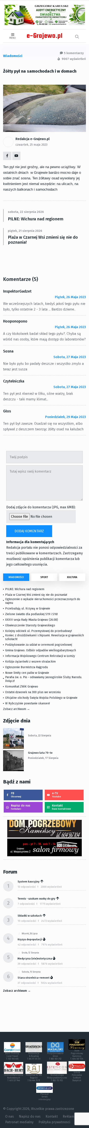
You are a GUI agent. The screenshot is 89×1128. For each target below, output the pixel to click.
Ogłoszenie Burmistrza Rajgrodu (26, 667)
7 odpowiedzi (26, 903)
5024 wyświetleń (51, 982)
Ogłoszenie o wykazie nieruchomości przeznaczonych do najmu (42, 601)
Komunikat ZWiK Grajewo (21, 686)
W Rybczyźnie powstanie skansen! (27, 703)
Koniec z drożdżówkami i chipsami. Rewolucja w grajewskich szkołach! (44, 637)
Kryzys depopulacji (30, 939)
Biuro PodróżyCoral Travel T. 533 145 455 (12, 1056)
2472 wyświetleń (51, 920)
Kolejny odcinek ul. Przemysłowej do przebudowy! (38, 631)
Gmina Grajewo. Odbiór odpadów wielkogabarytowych (40, 650)
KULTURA (72, 577)
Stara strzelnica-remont (33, 977)
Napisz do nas (20, 807)
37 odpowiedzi (27, 982)
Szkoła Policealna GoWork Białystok (77, 1076)
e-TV (56, 795)
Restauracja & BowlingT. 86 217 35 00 (34, 1056)
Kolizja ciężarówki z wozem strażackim (30, 661)
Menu (12, 37)
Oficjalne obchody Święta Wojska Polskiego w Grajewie (41, 698)
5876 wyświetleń (52, 963)
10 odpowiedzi (27, 920)
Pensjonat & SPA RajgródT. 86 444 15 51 (34, 1078)
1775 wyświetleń (50, 903)
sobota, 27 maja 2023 (69, 357)
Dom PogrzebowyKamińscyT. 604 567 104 (76, 1055)
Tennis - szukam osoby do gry (36, 898)
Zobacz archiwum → (16, 709)
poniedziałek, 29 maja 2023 (65, 417)
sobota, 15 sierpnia (31, 972)
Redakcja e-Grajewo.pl (33, 139)
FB (16, 795)
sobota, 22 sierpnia (39, 735)
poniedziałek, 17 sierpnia (43, 758)
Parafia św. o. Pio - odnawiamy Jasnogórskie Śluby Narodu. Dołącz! (43, 679)
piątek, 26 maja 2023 (70, 297)
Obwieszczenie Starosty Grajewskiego (30, 625)
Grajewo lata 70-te (40, 752)
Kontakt (61, 807)
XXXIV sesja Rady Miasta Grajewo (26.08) (31, 620)
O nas (9, 1116)
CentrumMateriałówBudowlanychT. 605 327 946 (13, 1078)
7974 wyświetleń (52, 944)
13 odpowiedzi (27, 886)
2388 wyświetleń (51, 886)
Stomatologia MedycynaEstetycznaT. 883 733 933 (57, 1078)
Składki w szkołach (30, 915)
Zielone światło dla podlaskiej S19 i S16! (32, 614)
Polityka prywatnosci (54, 1122)
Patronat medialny (19, 1122)
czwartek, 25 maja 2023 (31, 144)
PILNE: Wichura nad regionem (35, 218)
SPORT (44, 577)
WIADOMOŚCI (16, 577)
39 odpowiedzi (27, 963)
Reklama (69, 1116)
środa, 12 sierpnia (30, 953)
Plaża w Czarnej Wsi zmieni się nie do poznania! (43, 240)
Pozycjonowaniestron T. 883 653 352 (55, 1056)
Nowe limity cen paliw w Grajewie (27, 673)
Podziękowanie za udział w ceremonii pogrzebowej (38, 645)
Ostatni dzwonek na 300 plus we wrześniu (33, 692)
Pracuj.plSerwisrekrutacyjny (44, 1097)
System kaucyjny (29, 881)
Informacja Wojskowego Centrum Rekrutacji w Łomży (40, 656)
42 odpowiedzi (27, 944)
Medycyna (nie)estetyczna (35, 958)
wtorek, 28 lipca (29, 933)
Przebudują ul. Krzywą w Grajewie (27, 608)
